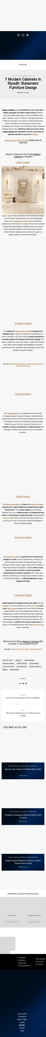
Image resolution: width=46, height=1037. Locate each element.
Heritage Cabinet (23, 394)
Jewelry (22, 1022)
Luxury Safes (22, 1014)
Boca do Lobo (8, 518)
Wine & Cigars (22, 1019)
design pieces (12, 608)
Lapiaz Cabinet (23, 162)
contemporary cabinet (22, 331)
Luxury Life (31, 76)
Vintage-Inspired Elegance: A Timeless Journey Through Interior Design (23, 862)
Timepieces (32, 811)
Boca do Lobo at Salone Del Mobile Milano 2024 (23, 769)
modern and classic (37, 504)
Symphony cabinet (13, 557)
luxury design (34, 663)
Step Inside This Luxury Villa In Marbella (27, 649)
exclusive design (8, 663)
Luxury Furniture (8, 667)
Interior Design (22, 663)
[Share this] (20, 683)
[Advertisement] (23, 292)
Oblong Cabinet (23, 496)
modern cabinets (35, 667)
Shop (22, 1031)
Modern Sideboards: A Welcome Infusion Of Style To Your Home (26, 365)
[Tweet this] (23, 683)
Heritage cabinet (13, 413)
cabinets (18, 660)
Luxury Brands (22, 76)
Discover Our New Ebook (16, 140)
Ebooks (22, 1028)
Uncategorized (32, 857)
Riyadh (35, 134)
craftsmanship (29, 660)
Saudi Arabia (14, 670)
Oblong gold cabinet (12, 504)
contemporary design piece (22, 221)
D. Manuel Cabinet (23, 323)
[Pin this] (26, 683)
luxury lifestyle (22, 667)
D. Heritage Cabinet (23, 595)
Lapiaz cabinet (7, 216)
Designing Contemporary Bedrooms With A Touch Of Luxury (23, 816)
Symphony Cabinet (23, 537)
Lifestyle (14, 76)
